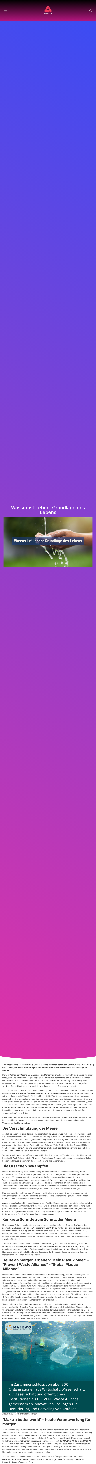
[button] (5, 10)
